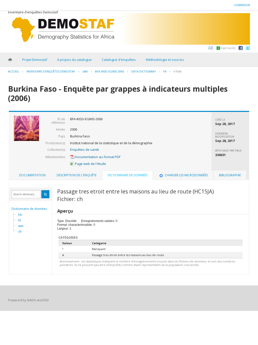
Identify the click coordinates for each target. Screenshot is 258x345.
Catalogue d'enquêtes (119, 59)
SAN (85, 71)
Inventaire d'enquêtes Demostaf (50, 71)
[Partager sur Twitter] (248, 48)
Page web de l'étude (90, 163)
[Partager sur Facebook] (241, 48)
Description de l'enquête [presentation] (76, 175)
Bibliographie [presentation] (230, 175)
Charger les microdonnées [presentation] (186, 175)
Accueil (13, 71)
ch (20, 231)
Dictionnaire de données (29, 209)
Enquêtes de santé (84, 149)
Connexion (242, 5)
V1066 (177, 71)
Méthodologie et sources (165, 59)
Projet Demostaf (34, 59)
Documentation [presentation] (32, 175)
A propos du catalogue (74, 59)
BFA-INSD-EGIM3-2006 (109, 71)
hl (19, 220)
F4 (164, 71)
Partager (228, 48)
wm (20, 226)
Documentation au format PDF (97, 157)
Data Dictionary (143, 71)
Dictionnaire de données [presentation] (127, 175)
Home (10, 60)
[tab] (32, 175)
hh (20, 215)
